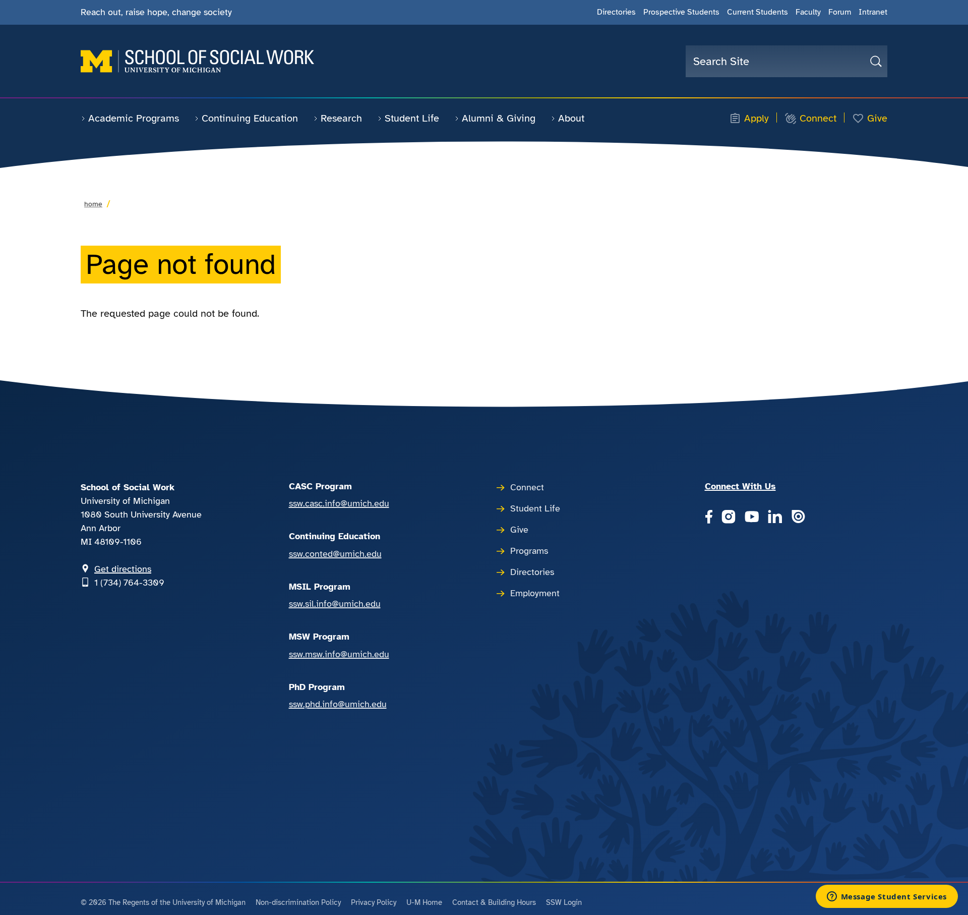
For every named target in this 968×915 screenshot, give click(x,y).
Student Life (412, 118)
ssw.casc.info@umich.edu (339, 503)
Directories (616, 12)
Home (93, 204)
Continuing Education (250, 118)
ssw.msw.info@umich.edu (339, 654)
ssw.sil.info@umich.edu (335, 603)
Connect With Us (740, 486)
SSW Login (564, 902)
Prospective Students (681, 12)
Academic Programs (133, 118)
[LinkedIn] (775, 517)
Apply (756, 118)
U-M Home (424, 902)
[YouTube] (752, 517)
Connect (818, 118)
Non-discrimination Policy (298, 902)
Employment (535, 593)
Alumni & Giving (498, 118)
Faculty (808, 12)
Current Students (757, 12)
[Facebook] (708, 517)
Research (341, 118)
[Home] (197, 61)
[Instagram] (728, 517)
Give (877, 118)
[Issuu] (798, 517)
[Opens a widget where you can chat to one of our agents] (886, 897)
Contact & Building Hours (494, 902)
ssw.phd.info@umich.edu (338, 704)
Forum (839, 12)
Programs (529, 550)
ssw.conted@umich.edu (335, 553)
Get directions (122, 569)
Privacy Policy (373, 902)
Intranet (873, 12)
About (571, 118)
